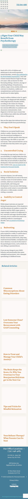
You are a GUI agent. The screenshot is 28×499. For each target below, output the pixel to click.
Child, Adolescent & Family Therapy (10, 45)
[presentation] (14, 277)
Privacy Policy (14, 480)
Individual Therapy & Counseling (9, 47)
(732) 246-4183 (14, 451)
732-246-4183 (21, 5)
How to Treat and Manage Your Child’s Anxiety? (13, 357)
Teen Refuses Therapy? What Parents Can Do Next (13, 438)
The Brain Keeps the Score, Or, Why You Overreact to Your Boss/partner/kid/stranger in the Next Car (13, 375)
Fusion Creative (22, 496)
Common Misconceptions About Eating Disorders (13, 291)
